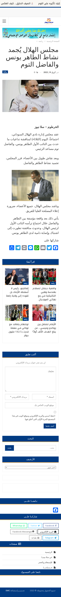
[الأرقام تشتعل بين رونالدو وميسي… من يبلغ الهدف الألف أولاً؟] (44, 312)
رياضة (5, 72)
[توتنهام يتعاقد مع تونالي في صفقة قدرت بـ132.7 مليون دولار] (17, 312)
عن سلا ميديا (46, 557)
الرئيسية (48, 552)
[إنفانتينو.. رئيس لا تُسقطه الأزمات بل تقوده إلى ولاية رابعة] (17, 276)
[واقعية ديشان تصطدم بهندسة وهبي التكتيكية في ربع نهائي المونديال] (44, 276)
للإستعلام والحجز (45, 562)
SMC (8, 590)
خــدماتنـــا (47, 567)
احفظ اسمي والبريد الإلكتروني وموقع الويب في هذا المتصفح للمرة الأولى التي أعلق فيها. (33, 417)
